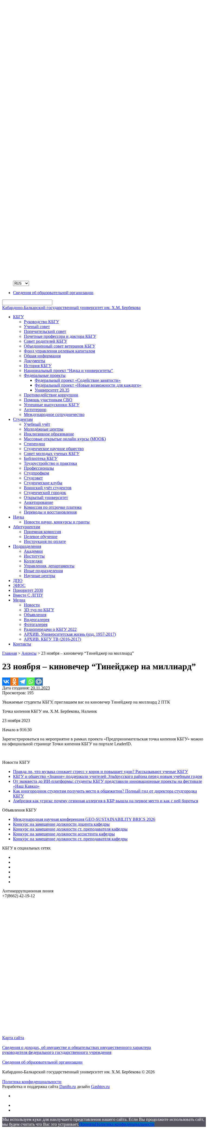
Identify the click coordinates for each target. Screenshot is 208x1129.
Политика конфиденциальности (31, 1081)
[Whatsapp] (31, 682)
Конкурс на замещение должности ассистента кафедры (64, 834)
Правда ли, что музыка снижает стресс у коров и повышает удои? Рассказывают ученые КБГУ (100, 771)
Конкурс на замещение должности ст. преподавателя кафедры (70, 829)
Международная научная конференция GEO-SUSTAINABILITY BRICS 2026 (84, 819)
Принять (87, 1124)
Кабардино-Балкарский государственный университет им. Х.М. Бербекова (71, 307)
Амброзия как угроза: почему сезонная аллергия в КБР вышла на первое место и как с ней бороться (105, 801)
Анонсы (29, 653)
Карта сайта (13, 1037)
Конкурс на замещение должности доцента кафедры (61, 824)
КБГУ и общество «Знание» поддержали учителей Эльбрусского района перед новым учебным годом (107, 776)
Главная (9, 653)
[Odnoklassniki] (14, 682)
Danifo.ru (67, 1086)
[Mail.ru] (39, 682)
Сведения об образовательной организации (42, 1062)
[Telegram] (22, 682)
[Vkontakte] (6, 682)
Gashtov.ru (100, 1086)
